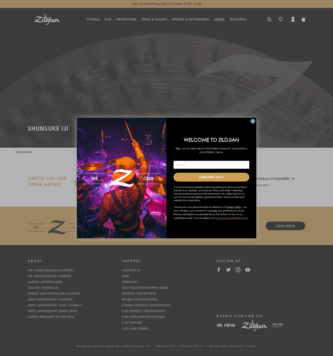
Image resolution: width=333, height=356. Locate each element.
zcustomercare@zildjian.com (231, 218)
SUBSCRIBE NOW (211, 177)
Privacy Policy (233, 207)
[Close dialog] (253, 121)
